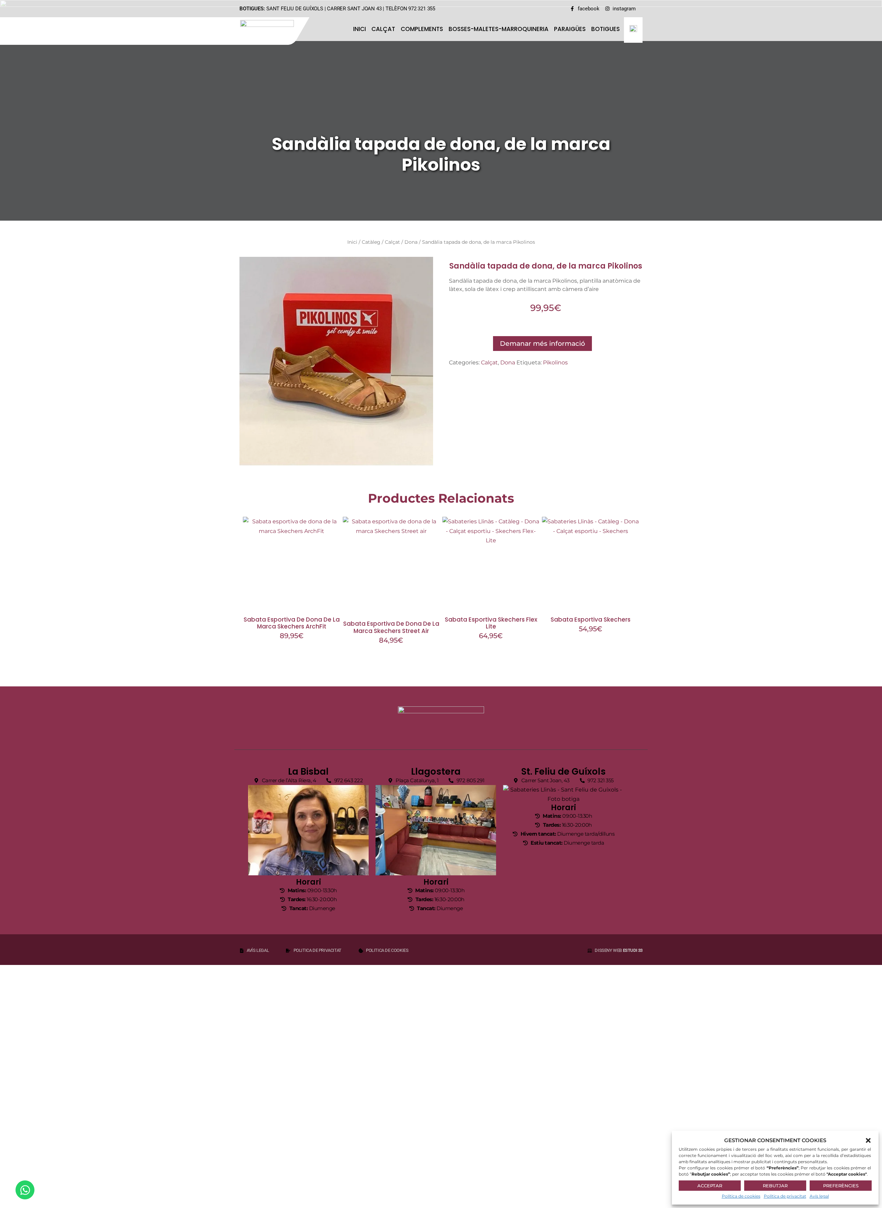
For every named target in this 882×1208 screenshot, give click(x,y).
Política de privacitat (785, 1196)
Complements (422, 29)
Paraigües (570, 29)
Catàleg (371, 242)
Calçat (383, 29)
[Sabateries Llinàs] (271, 30)
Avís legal (819, 1196)
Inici (359, 29)
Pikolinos (555, 362)
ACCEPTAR (709, 1185)
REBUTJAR (775, 1185)
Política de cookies (741, 1196)
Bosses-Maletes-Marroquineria (498, 29)
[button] (868, 1140)
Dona (411, 242)
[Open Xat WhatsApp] (25, 1189)
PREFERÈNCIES (841, 1185)
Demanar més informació (542, 343)
